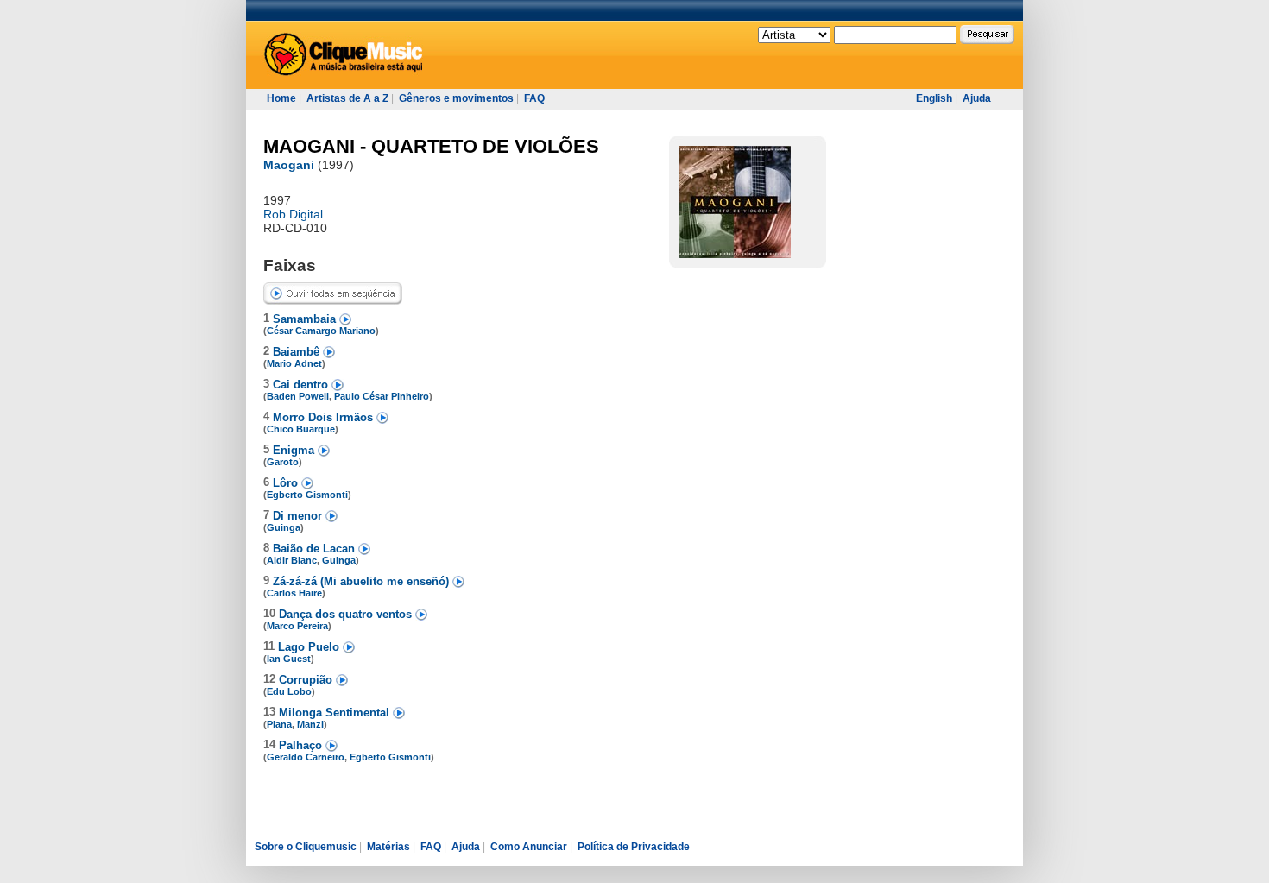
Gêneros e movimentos (456, 98)
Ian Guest (289, 658)
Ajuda (977, 98)
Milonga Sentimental (336, 712)
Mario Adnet (294, 363)
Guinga (283, 527)
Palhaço (302, 745)
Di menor (299, 515)
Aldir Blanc (292, 560)
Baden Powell (298, 396)
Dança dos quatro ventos (347, 614)
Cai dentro (302, 384)
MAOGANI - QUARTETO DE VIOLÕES (431, 146)
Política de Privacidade (634, 847)
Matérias (388, 847)
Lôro (287, 482)
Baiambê (298, 351)
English (934, 98)
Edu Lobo (289, 691)
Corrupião (307, 679)
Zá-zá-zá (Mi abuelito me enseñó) (362, 581)
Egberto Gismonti (307, 494)
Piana (279, 724)
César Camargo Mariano (321, 330)
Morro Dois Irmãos (324, 417)
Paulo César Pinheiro (381, 396)
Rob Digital (293, 214)
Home (281, 98)
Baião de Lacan (315, 548)
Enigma (295, 450)
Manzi (310, 724)
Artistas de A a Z (347, 98)
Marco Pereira (297, 626)
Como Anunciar (528, 847)
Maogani (288, 165)
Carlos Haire (294, 593)
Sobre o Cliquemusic (306, 847)
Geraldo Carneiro (305, 757)
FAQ (534, 98)
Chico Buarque (301, 429)
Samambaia (306, 318)
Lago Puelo (310, 646)
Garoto (283, 462)
